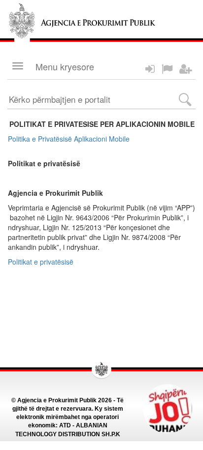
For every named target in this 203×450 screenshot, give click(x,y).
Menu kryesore (64, 66)
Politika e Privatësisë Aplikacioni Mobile (69, 139)
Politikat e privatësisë (40, 262)
